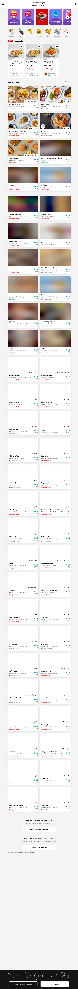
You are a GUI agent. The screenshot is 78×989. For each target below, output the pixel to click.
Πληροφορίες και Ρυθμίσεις (23, 984)
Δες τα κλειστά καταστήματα (39, 829)
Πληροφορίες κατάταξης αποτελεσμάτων (22, 852)
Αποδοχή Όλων (54, 984)
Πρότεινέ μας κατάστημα (39, 847)
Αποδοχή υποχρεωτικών (38, 979)
